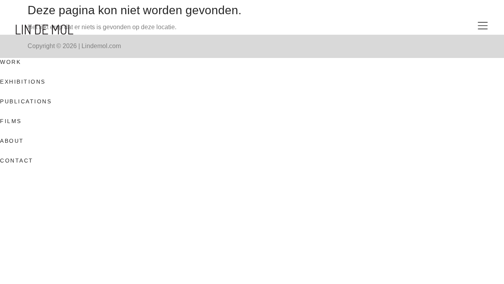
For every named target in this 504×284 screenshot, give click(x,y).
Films (11, 121)
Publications (26, 101)
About (12, 141)
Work (10, 62)
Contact (16, 160)
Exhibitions (23, 81)
